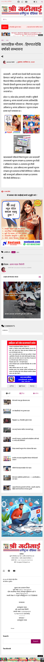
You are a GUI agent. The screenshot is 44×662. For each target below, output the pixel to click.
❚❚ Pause (22, 386)
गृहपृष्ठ (2, 40)
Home (12, 628)
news (7, 40)
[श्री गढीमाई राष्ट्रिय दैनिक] (22, 15)
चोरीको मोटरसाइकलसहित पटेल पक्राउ (21, 468)
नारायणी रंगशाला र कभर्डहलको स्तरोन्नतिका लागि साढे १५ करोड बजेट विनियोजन (25, 439)
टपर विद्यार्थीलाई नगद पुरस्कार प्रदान (21, 411)
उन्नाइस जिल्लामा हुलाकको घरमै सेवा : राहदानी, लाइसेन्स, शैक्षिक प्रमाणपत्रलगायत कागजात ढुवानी (26, 488)
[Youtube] (26, 2)
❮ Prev (12, 386)
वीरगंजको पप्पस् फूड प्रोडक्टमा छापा (21, 400)
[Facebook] (18, 2)
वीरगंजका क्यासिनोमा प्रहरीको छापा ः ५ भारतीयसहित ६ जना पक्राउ (26, 478)
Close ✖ (40, 656)
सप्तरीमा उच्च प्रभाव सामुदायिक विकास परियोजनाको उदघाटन (25, 459)
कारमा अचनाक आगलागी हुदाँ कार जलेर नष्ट (18, 314)
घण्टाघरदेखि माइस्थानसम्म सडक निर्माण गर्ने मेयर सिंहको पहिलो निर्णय (20, 294)
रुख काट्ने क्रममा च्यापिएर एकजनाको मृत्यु (30, 27)
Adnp (40, 35)
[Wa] (22, 2)
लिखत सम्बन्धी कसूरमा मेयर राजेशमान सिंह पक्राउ (24, 448)
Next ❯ (32, 386)
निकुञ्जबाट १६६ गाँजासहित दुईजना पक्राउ (22, 420)
